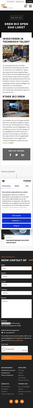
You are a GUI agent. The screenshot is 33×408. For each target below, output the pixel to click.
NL (28, 1)
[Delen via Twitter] (16, 155)
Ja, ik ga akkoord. (9, 332)
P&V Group (10, 1)
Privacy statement (23, 380)
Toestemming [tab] (6, 186)
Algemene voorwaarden (22, 377)
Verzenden (7, 357)
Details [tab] (17, 186)
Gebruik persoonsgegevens (10, 330)
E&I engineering (5, 386)
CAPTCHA (4, 344)
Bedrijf (3, 273)
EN (31, 1)
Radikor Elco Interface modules (24, 393)
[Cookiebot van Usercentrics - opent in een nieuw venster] (23, 181)
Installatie (4, 391)
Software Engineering (7, 394)
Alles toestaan (16, 215)
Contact (20, 373)
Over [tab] (27, 186)
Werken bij (19, 1)
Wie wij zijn (21, 370)
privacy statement (17, 340)
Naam (3, 265)
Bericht (3, 298)
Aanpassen (15, 220)
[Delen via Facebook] (10, 155)
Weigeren (16, 226)
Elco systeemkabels (24, 386)
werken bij (6, 143)
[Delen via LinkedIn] (23, 155)
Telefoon (4, 289)
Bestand (4, 321)
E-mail (3, 281)
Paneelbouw (4, 389)
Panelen (20, 389)
